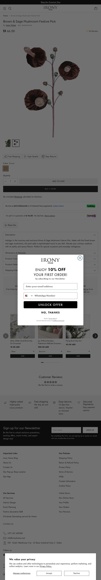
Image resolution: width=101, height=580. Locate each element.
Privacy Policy (52, 318)
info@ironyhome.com (58, 320)
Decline (76, 573)
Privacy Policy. (46, 566)
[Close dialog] (80, 258)
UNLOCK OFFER (50, 305)
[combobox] (28, 295)
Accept (49, 573)
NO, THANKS (50, 312)
